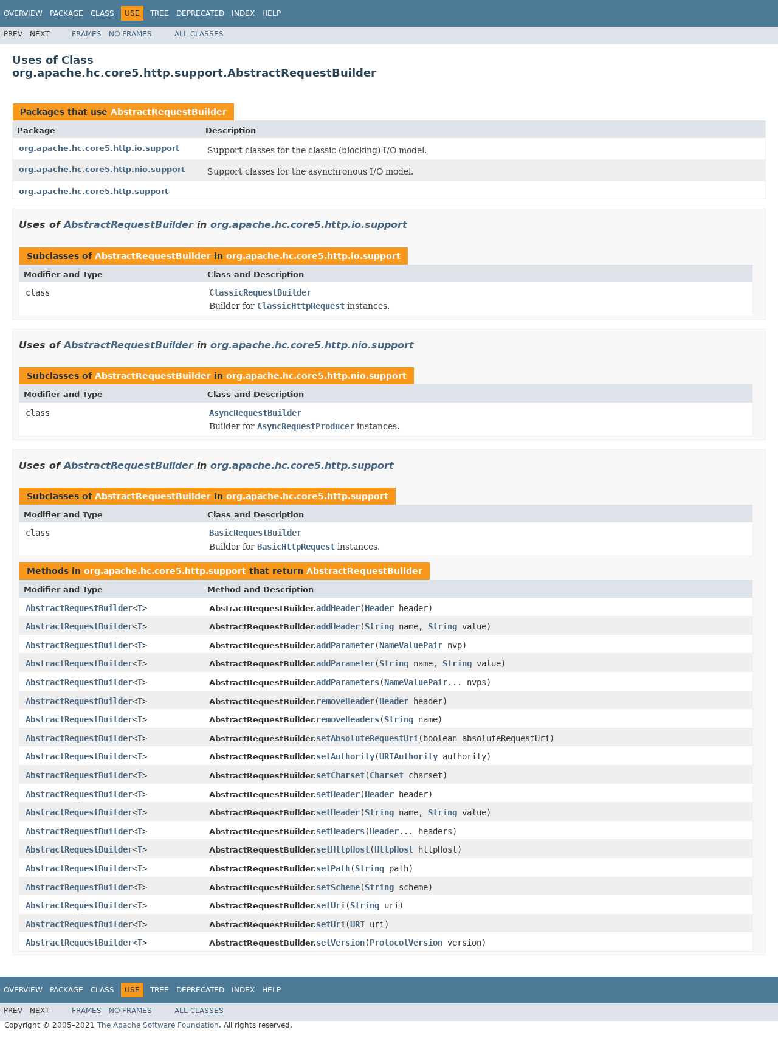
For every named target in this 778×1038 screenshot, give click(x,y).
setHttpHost (343, 849)
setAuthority (345, 756)
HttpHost (393, 849)
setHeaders (340, 831)
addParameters (347, 682)
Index (243, 13)
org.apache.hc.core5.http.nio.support (102, 169)
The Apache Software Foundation (158, 1025)
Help (271, 13)
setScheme (338, 887)
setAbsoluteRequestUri (367, 738)
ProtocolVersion (406, 942)
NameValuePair (410, 645)
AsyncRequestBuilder (255, 413)
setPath (333, 868)
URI (357, 924)
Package (66, 13)
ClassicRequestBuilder (260, 292)
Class (102, 13)
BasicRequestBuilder (255, 533)
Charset (387, 775)
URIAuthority (408, 756)
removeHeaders (347, 719)
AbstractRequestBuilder (169, 112)
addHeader (338, 608)
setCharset (340, 775)
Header (379, 608)
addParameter (345, 645)
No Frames (130, 34)
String (379, 626)
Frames (87, 34)
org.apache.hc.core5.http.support (93, 191)
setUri (330, 905)
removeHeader (345, 701)
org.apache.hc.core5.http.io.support (99, 148)
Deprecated (200, 13)
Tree (159, 13)
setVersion (340, 942)
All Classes (199, 34)
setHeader (338, 794)
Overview (23, 13)
